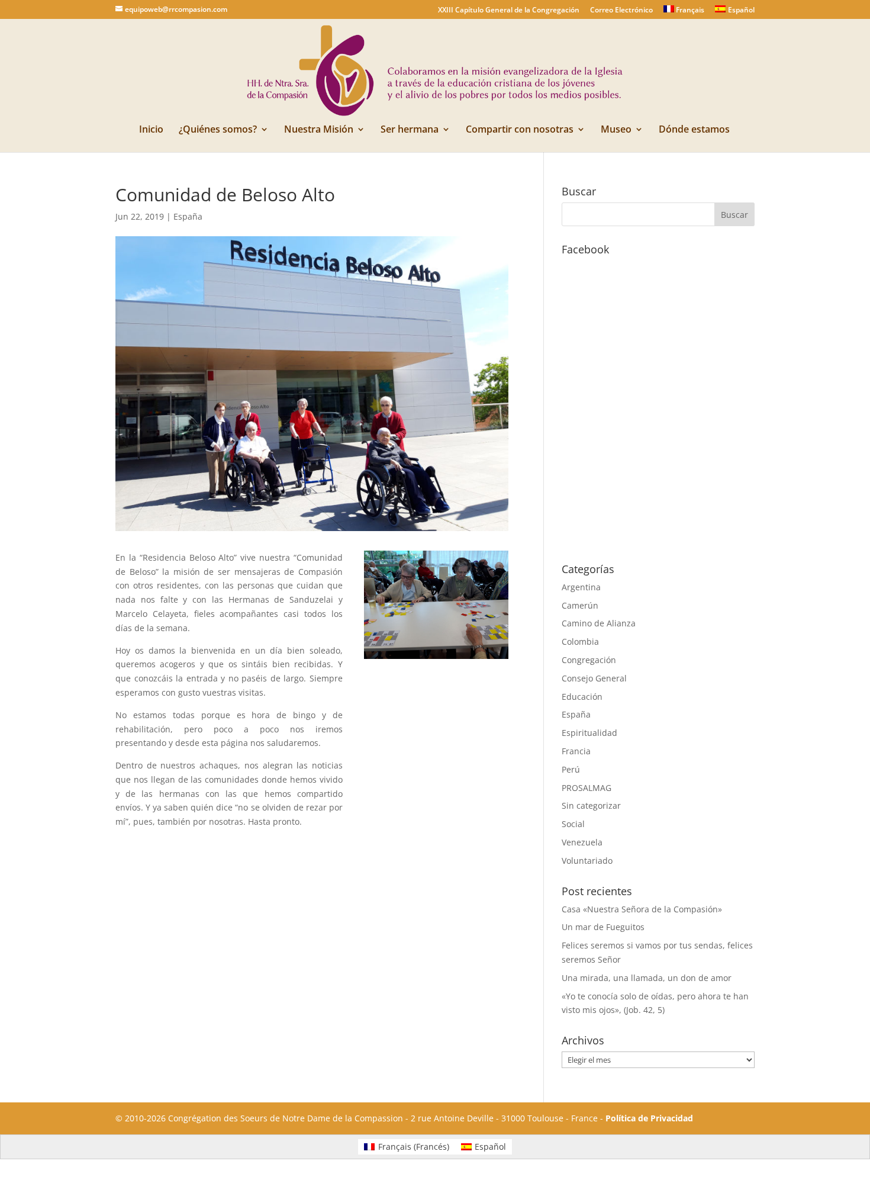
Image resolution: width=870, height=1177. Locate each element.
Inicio (151, 130)
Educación (582, 696)
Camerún (580, 605)
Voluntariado (587, 860)
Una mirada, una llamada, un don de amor (647, 977)
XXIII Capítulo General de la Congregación (508, 11)
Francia (576, 751)
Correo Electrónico (621, 11)
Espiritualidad (589, 732)
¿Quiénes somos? (218, 130)
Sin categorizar (591, 805)
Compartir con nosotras (519, 130)
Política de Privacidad (649, 1118)
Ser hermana (410, 130)
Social (573, 823)
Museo (616, 130)
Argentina (581, 587)
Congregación (589, 659)
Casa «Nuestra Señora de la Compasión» (642, 909)
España (187, 216)
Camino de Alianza (599, 623)
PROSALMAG (586, 787)
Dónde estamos (694, 130)
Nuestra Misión (318, 130)
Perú (571, 769)
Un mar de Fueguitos (603, 926)
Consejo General (594, 678)
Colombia (580, 641)
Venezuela (582, 842)
